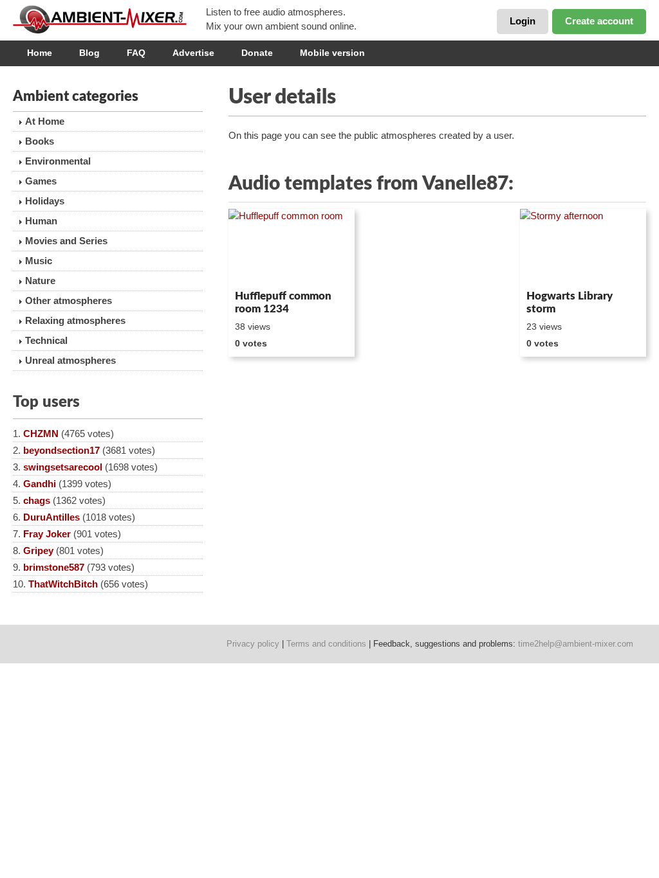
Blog (89, 53)
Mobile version (332, 53)
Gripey (38, 550)
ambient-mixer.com (109, 19)
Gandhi (39, 483)
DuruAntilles (51, 517)
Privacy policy (253, 644)
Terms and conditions (326, 644)
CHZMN (41, 433)
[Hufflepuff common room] (291, 247)
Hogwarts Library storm (569, 302)
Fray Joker (47, 533)
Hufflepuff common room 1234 (283, 302)
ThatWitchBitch (63, 583)
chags (36, 500)
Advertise (193, 53)
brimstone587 (53, 567)
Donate (257, 53)
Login (522, 20)
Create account (599, 20)
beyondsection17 (61, 450)
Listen (260, 267)
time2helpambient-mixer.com (575, 644)
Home (39, 53)
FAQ (136, 53)
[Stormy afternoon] (583, 247)
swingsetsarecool (62, 466)
